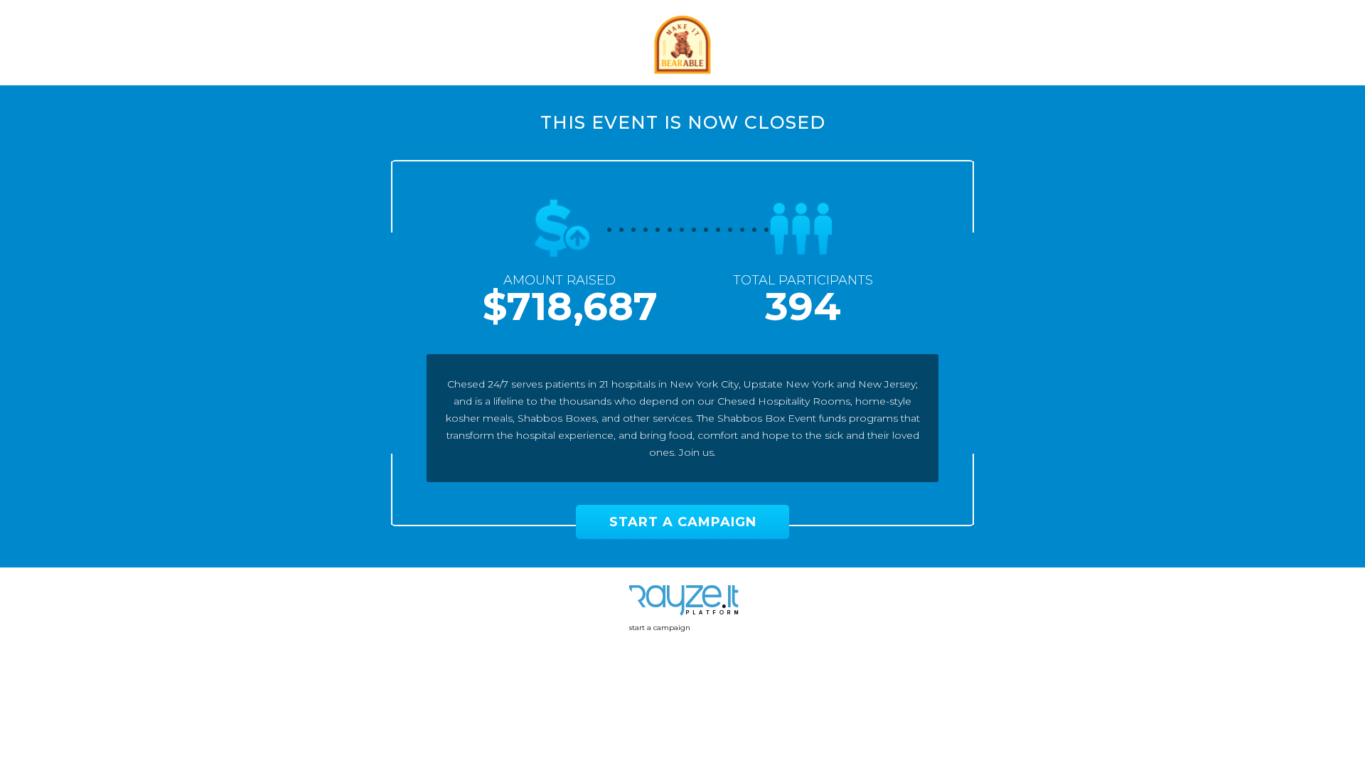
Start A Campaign (682, 522)
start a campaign (659, 627)
